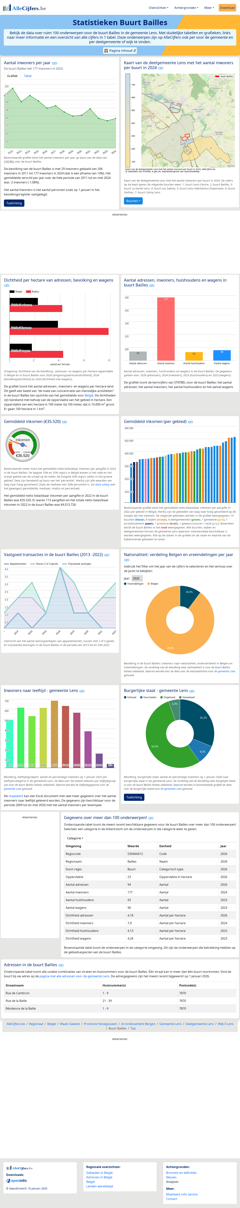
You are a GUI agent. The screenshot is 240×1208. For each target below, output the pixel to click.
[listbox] (137, 578)
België (89, 395)
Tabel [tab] (28, 76)
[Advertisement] (120, 246)
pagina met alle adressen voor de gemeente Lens (74, 976)
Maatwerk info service (182, 1194)
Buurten (132, 201)
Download (227, 8)
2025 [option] (136, 578)
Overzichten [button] (157, 8)
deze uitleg (102, 484)
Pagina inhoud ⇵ (122, 50)
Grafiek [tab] (12, 76)
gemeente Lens (226, 671)
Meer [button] (208, 8)
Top (133, 1028)
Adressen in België (99, 1177)
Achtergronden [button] (185, 8)
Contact (171, 1199)
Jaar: (127, 578)
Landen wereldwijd (99, 1186)
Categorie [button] (74, 838)
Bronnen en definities (181, 1173)
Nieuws (171, 1177)
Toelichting (14, 203)
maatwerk (16, 796)
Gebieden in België (99, 1173)
